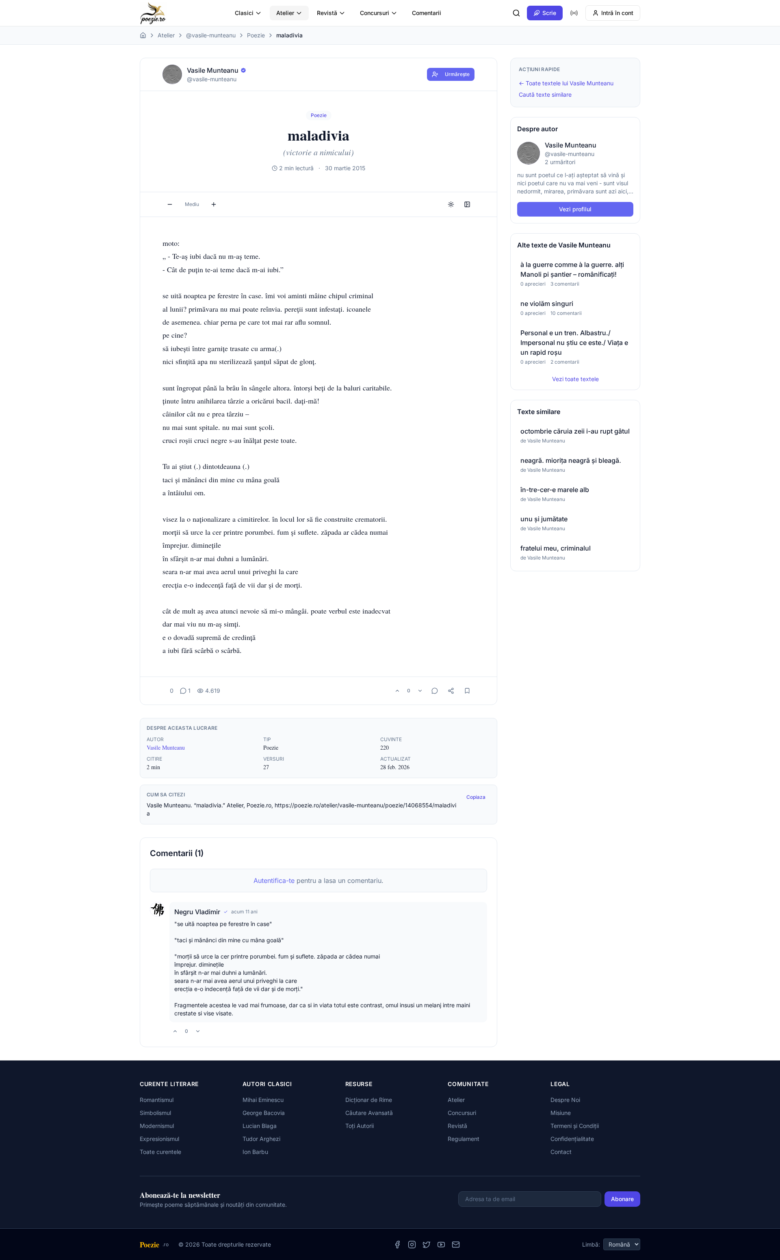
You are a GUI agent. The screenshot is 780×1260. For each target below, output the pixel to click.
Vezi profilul (575, 209)
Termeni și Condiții (574, 1125)
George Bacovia (264, 1112)
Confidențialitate (572, 1138)
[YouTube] (441, 1244)
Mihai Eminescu (263, 1099)
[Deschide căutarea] (516, 13)
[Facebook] (397, 1244)
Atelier (285, 12)
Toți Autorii (359, 1125)
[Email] (456, 1244)
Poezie (256, 35)
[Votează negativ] (420, 690)
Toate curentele (160, 1151)
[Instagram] (412, 1244)
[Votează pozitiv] (397, 690)
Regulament (463, 1138)
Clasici (244, 12)
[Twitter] (426, 1244)
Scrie (549, 12)
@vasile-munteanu (211, 35)
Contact (561, 1151)
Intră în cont (617, 12)
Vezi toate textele (575, 378)
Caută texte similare (545, 94)
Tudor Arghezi (261, 1138)
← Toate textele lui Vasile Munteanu (566, 83)
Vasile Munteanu (166, 747)
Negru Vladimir (197, 912)
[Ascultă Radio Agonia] (574, 13)
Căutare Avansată (369, 1112)
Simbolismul (155, 1112)
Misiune (560, 1112)
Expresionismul (159, 1138)
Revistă (327, 12)
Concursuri (374, 12)
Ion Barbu (255, 1151)
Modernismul (157, 1125)
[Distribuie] (451, 690)
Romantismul (156, 1099)
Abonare (622, 1198)
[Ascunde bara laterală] (467, 204)
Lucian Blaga (260, 1125)
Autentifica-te (274, 880)
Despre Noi (565, 1099)
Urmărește (457, 74)
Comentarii (426, 12)
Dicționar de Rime (368, 1099)
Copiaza (475, 797)
